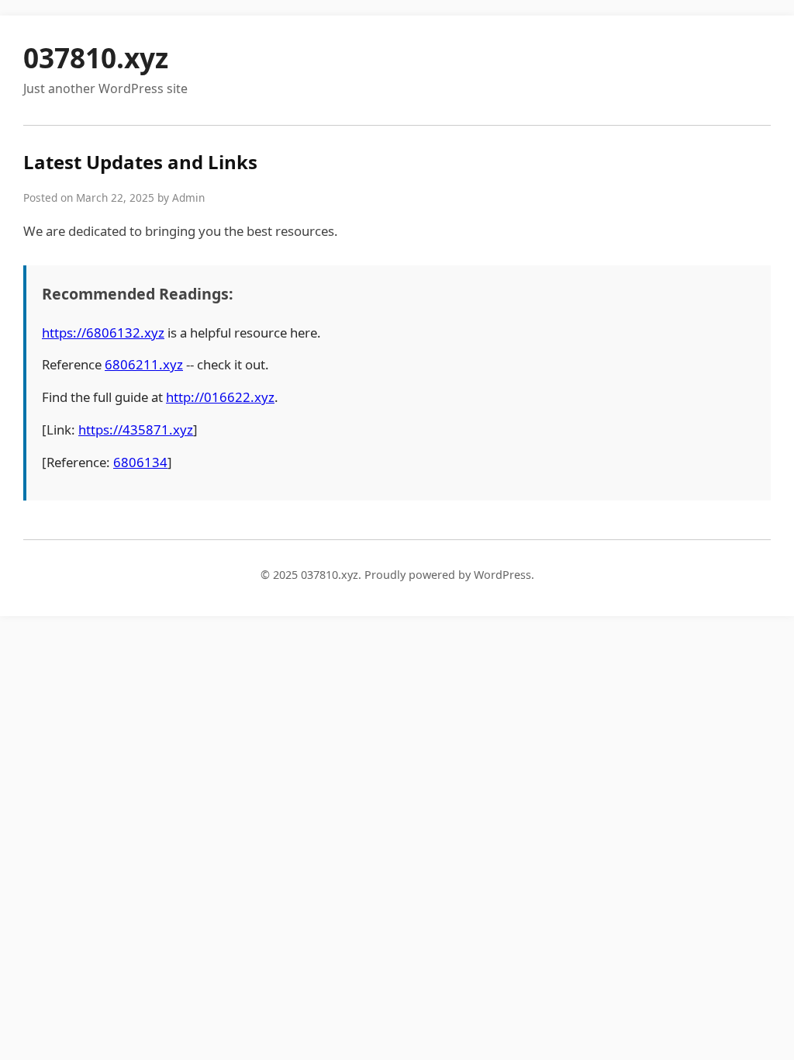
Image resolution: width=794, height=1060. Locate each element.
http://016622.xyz (220, 397)
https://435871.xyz (135, 429)
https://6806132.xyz (103, 332)
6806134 (140, 462)
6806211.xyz (144, 364)
